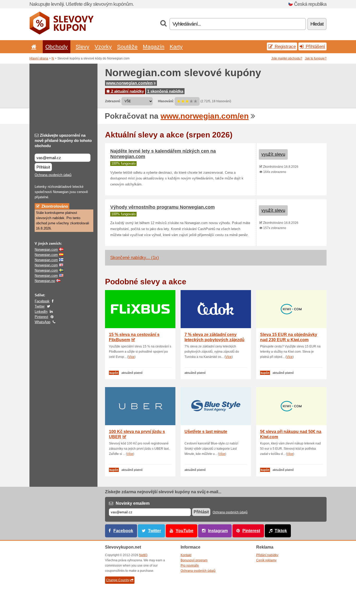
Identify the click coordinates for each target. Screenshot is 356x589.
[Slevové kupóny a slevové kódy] (61, 33)
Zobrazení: (113, 101)
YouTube (184, 530)
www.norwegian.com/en (129, 83)
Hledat (316, 24)
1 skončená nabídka (165, 91)
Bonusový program (194, 560)
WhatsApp (42, 322)
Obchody (56, 47)
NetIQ (143, 555)
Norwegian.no (45, 281)
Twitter (40, 306)
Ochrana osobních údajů (53, 175)
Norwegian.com (46, 249)
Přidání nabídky (267, 555)
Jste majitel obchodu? (286, 58)
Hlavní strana (38, 58)
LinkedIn (41, 312)
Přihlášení (314, 46)
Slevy (82, 47)
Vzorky (103, 47)
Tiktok (281, 530)
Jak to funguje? (316, 58)
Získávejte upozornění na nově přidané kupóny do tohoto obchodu (63, 140)
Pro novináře (190, 565)
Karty (176, 47)
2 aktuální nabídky (127, 91)
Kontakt (186, 555)
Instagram (218, 530)
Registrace (284, 46)
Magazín (153, 47)
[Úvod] (32, 47)
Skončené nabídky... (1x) (134, 257)
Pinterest (41, 317)
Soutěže (127, 47)
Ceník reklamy (266, 560)
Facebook (42, 301)
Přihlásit (43, 167)
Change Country (118, 580)
